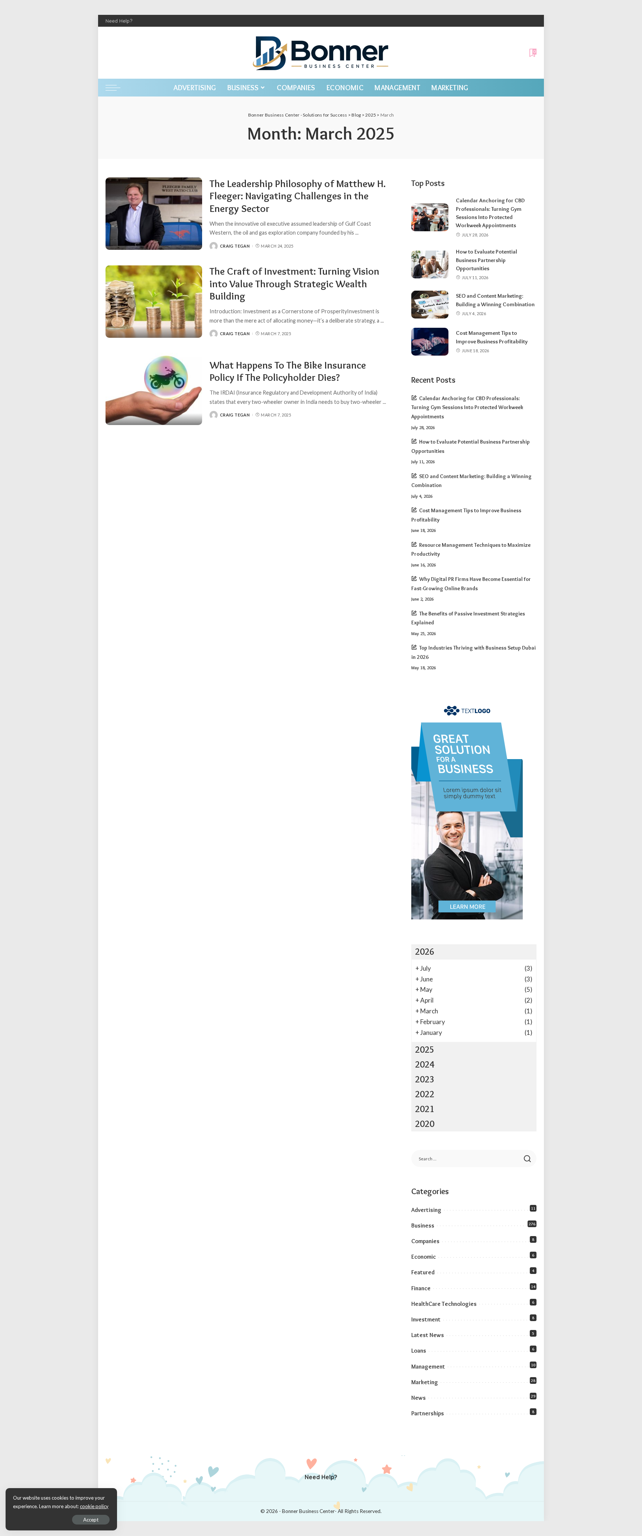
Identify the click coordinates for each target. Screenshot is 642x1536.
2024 (424, 1064)
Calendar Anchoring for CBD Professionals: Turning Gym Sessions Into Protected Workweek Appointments (467, 407)
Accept (90, 1520)
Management (428, 1366)
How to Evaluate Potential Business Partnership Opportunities (486, 260)
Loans (418, 1350)
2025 (424, 1049)
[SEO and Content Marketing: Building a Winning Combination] (429, 304)
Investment (426, 1319)
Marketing (424, 1382)
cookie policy (94, 1506)
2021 (424, 1109)
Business (422, 1225)
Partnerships (427, 1413)
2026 (424, 951)
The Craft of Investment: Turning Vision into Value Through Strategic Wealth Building (294, 284)
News (418, 1397)
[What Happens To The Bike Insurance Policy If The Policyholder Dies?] (154, 389)
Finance (421, 1288)
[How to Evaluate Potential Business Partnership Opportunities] (429, 264)
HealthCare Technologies (444, 1303)
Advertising (426, 1209)
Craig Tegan (235, 246)
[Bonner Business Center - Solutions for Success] (320, 52)
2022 (424, 1094)
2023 (424, 1079)
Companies (425, 1241)
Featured (423, 1272)
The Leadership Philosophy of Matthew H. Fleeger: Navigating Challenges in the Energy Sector (298, 196)
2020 (424, 1123)
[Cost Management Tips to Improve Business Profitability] (429, 342)
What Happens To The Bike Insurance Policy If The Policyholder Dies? (288, 371)
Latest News (427, 1335)
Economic (423, 1256)
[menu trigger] (117, 88)
